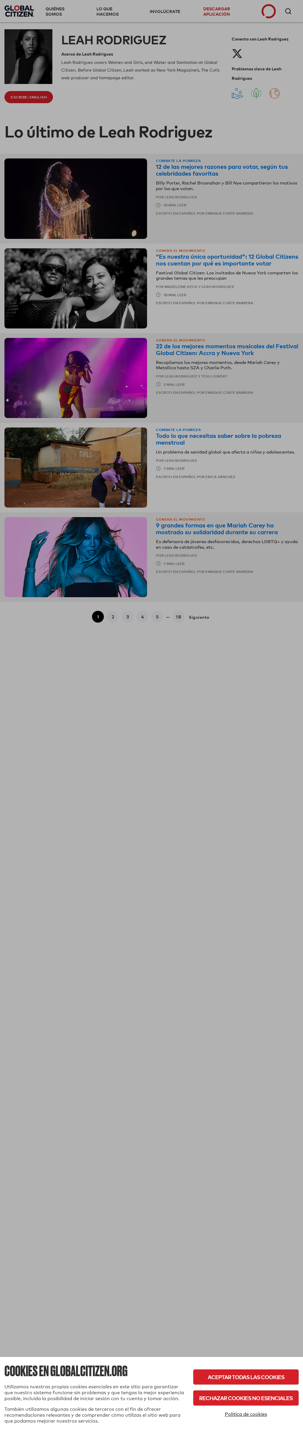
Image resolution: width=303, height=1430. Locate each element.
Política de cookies (246, 1414)
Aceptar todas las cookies (246, 1377)
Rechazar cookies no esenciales (246, 1398)
